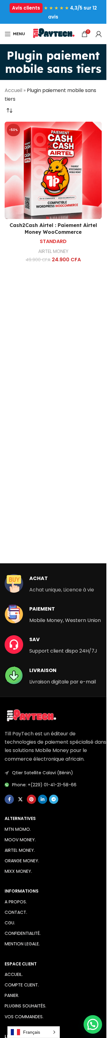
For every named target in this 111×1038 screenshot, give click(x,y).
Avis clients (26, 8)
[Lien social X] (20, 799)
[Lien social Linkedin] (42, 799)
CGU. (10, 923)
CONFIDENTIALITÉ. (23, 933)
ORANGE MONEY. (22, 861)
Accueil (13, 90)
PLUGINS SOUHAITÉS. (25, 1006)
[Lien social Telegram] (53, 799)
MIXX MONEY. (18, 871)
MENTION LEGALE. (22, 944)
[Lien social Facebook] (9, 799)
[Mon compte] (98, 34)
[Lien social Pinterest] (31, 799)
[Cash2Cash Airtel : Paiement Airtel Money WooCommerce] (53, 170)
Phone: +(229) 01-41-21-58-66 (44, 785)
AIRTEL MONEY (53, 251)
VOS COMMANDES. (24, 1017)
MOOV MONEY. (20, 840)
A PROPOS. (16, 902)
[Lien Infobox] (49, 584)
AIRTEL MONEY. (20, 850)
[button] (93, 1024)
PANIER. (12, 995)
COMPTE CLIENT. (22, 985)
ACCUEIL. (14, 974)
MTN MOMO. (18, 829)
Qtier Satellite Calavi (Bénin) (42, 773)
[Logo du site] (53, 33)
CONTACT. (16, 912)
